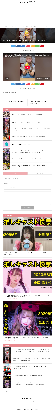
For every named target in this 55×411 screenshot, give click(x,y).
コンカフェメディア (27, 2)
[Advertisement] (27, 14)
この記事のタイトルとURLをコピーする (27, 50)
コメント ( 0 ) (15, 173)
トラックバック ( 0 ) (39, 173)
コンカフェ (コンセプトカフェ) (12, 41)
